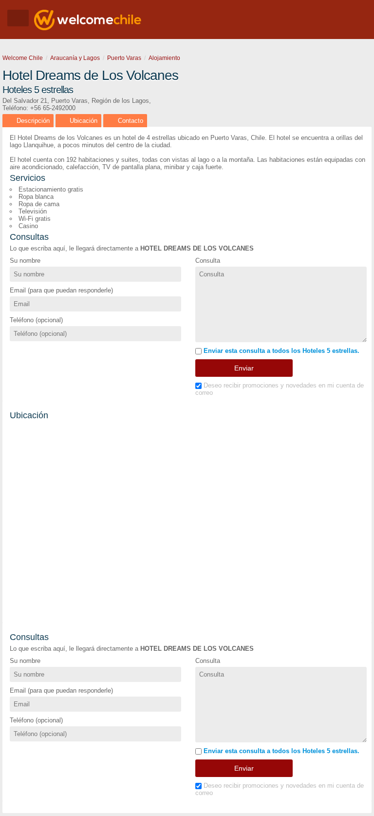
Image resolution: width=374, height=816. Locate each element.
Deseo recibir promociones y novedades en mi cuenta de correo (279, 389)
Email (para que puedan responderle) (61, 290)
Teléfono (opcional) (36, 320)
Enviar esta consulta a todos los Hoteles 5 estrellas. (280, 350)
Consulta (207, 260)
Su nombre (25, 260)
